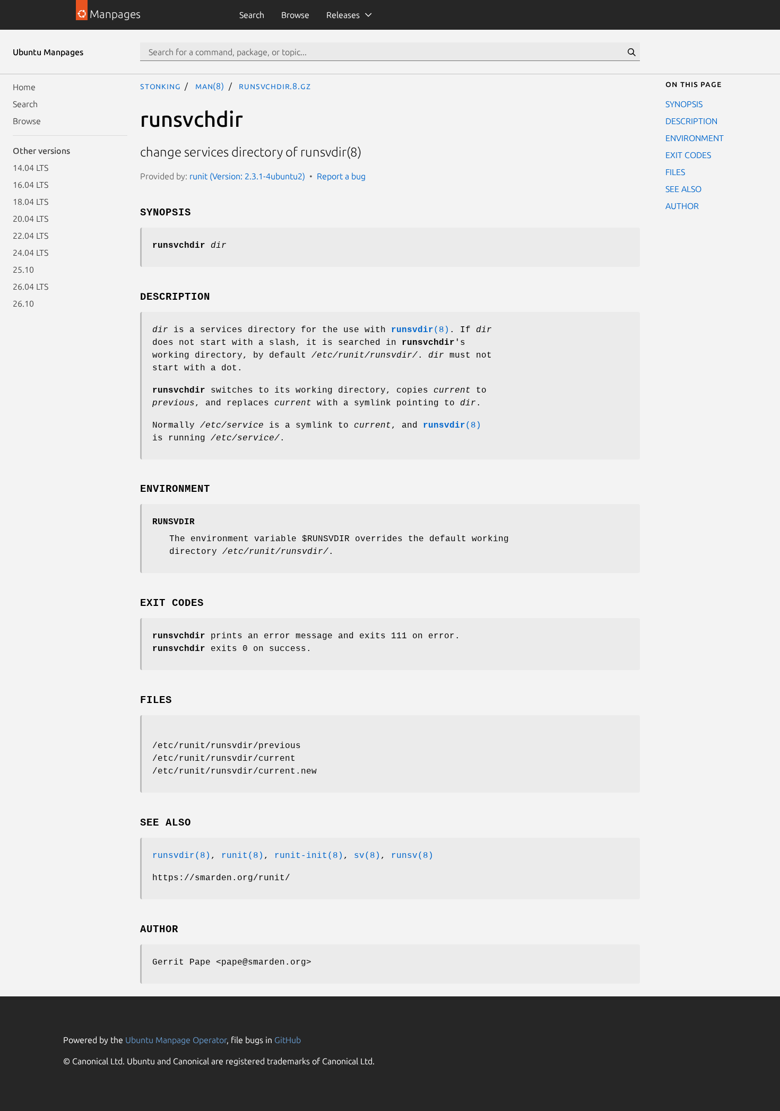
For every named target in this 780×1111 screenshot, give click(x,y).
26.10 (23, 303)
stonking (160, 86)
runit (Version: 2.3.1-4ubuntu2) (247, 176)
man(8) (209, 86)
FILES (675, 172)
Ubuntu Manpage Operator (176, 1040)
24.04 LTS (30, 252)
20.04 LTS (30, 218)
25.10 (23, 269)
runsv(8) (412, 856)
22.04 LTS (30, 235)
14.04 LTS (30, 167)
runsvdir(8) (181, 856)
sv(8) (367, 856)
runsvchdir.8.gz (274, 86)
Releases (343, 15)
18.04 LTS (30, 201)
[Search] (631, 52)
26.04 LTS (30, 286)
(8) (420, 330)
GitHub (287, 1040)
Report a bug (341, 176)
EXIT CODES (688, 155)
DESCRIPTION (691, 121)
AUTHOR (682, 206)
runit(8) (242, 856)
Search (251, 15)
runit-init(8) (308, 856)
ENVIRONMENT (694, 138)
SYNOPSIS (684, 104)
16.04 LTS (30, 184)
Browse (295, 15)
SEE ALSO (683, 189)
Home (24, 87)
